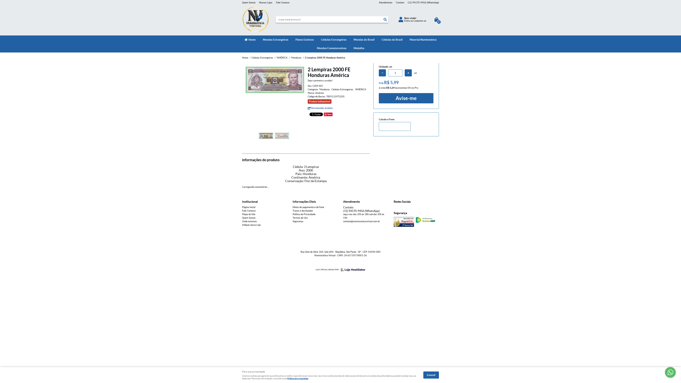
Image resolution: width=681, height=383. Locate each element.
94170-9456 (423, 2)
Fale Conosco (282, 2)
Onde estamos (249, 221)
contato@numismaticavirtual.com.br (361, 221)
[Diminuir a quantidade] (382, 72)
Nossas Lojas (265, 2)
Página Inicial (248, 207)
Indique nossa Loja (251, 225)
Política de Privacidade (304, 214)
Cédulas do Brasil (392, 39)
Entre (407, 21)
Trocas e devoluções (303, 210)
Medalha (359, 48)
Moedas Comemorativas (332, 48)
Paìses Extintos (304, 39)
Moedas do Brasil (364, 39)
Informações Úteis (304, 201)
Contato (400, 2)
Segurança (298, 221)
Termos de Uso (300, 218)
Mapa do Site (248, 214)
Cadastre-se (420, 21)
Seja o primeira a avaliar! (320, 80)
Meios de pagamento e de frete (308, 207)
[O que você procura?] (385, 19)
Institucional (250, 201)
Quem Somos (249, 2)
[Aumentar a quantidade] (408, 72)
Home (252, 39)
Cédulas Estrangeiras (334, 39)
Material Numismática (423, 39)
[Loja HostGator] (352, 269)
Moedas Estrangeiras (275, 39)
